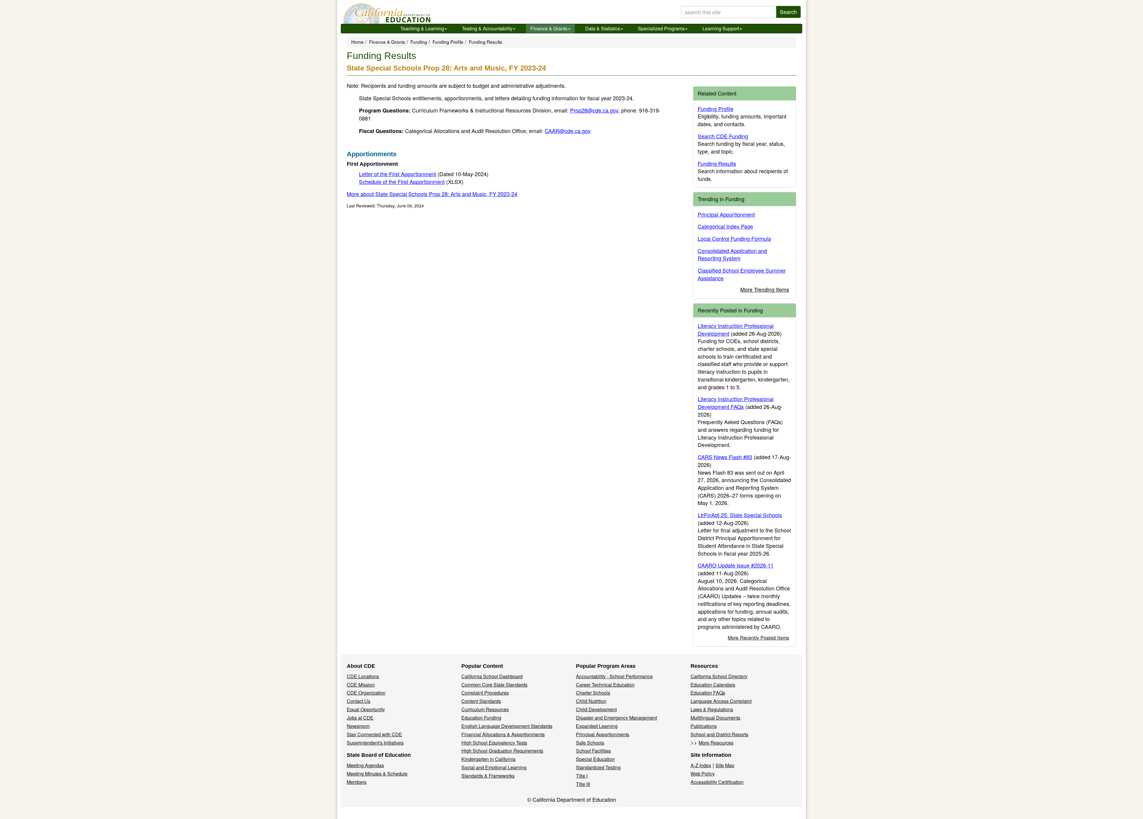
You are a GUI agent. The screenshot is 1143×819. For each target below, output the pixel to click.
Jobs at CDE (360, 717)
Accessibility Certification (717, 782)
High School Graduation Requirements (502, 750)
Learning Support (720, 28)
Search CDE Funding (723, 136)
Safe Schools (590, 742)
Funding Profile (447, 41)
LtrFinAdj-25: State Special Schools (740, 515)
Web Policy (703, 773)
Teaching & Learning (422, 28)
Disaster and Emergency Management (616, 717)
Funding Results (717, 163)
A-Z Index (701, 765)
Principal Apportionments (602, 734)
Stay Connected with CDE (374, 734)
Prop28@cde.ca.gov (594, 110)
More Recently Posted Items (758, 637)
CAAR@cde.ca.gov (568, 131)
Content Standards (481, 701)
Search (788, 11)
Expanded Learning (597, 726)
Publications (704, 726)
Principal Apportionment (726, 214)
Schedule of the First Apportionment (411, 181)
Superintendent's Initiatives (375, 742)
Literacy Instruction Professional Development (736, 329)
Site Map (725, 765)
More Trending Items (764, 289)
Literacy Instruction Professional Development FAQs (736, 402)
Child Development (596, 709)
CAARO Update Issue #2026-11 (736, 565)
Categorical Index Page (725, 226)
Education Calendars (713, 684)
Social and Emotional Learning (494, 767)
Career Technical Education (605, 684)
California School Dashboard (492, 676)
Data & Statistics (602, 28)
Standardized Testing (598, 767)
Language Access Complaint (721, 701)
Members (356, 782)
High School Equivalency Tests (494, 742)
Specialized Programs (661, 28)
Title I (582, 775)
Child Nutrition (591, 701)
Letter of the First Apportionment (423, 174)
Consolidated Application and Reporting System (732, 254)
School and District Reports (719, 734)
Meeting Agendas (365, 765)
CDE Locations (363, 676)
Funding (418, 41)
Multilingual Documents (715, 717)
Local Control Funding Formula (734, 238)
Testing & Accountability (487, 28)
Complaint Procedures (485, 692)
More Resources (716, 742)
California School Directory (719, 676)
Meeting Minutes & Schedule (377, 773)
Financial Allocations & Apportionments (503, 734)
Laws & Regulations (712, 709)
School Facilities (593, 750)
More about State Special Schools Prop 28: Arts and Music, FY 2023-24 (432, 194)
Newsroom (358, 726)
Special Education (595, 759)
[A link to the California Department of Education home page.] (386, 13)
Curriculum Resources (485, 709)
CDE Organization (366, 692)
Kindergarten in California (488, 759)
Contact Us (358, 701)
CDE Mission (361, 684)
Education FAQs (708, 692)
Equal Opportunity (366, 709)
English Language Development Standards (506, 726)
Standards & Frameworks (488, 775)
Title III (583, 784)
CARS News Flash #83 (725, 457)
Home (357, 41)
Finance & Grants (548, 28)
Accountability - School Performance (614, 676)
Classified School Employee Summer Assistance (742, 274)
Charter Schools (593, 692)
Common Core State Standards (494, 684)
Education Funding (481, 717)
